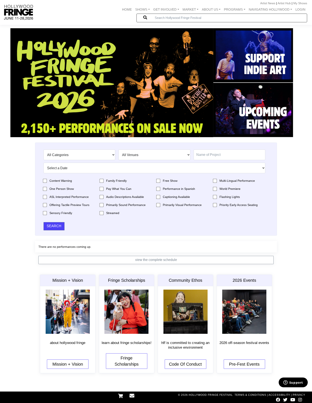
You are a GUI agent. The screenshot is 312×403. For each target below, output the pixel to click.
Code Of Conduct (185, 364)
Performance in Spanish (179, 188)
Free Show (170, 180)
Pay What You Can (118, 188)
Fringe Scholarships (127, 361)
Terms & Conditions (250, 394)
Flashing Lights (229, 197)
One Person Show (61, 188)
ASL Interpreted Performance (69, 197)
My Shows (300, 3)
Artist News (267, 3)
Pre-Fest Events (244, 364)
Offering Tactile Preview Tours (69, 205)
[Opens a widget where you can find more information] (293, 383)
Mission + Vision (67, 364)
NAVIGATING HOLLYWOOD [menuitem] (269, 9)
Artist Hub (284, 3)
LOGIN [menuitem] (300, 9)
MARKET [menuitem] (189, 9)
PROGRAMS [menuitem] (233, 9)
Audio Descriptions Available (125, 197)
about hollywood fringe (67, 343)
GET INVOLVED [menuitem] (165, 9)
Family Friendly (116, 180)
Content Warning (60, 180)
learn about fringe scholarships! (127, 343)
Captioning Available (176, 197)
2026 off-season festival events (244, 343)
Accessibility (279, 394)
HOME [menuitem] (127, 9)
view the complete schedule (156, 260)
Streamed (112, 213)
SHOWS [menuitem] (141, 9)
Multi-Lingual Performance (237, 180)
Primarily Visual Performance (182, 205)
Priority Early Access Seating (238, 205)
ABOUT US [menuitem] (210, 9)
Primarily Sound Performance (126, 205)
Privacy (299, 394)
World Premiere (229, 188)
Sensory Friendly (60, 213)
